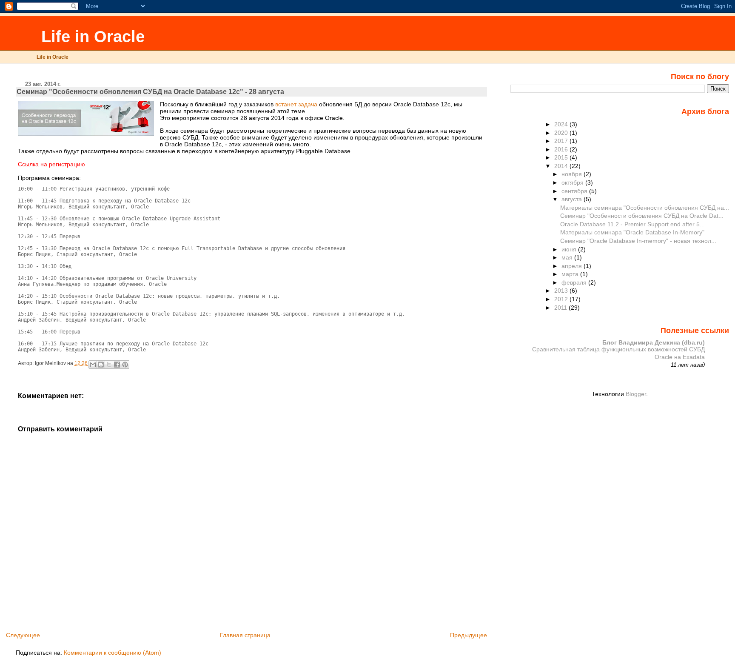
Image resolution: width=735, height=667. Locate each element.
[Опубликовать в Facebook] (117, 364)
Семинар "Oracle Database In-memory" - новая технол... (638, 240)
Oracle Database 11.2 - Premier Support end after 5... (632, 224)
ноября (572, 174)
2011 (561, 307)
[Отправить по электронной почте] (92, 364)
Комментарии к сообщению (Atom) (112, 652)
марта (570, 274)
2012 (562, 299)
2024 (562, 124)
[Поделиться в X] (109, 364)
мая (567, 257)
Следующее (23, 635)
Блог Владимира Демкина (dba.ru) (653, 342)
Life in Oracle (91, 36)
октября (573, 182)
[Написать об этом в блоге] (101, 364)
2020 (562, 132)
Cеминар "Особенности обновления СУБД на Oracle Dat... (642, 215)
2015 (562, 157)
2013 (562, 290)
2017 (562, 140)
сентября (575, 191)
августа (572, 199)
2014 (562, 165)
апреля (572, 265)
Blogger (636, 394)
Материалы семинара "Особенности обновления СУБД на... (644, 207)
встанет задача (296, 104)
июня (569, 249)
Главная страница (245, 635)
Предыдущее (468, 635)
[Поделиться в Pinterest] (125, 364)
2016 (562, 149)
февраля (574, 282)
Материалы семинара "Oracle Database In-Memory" (632, 232)
